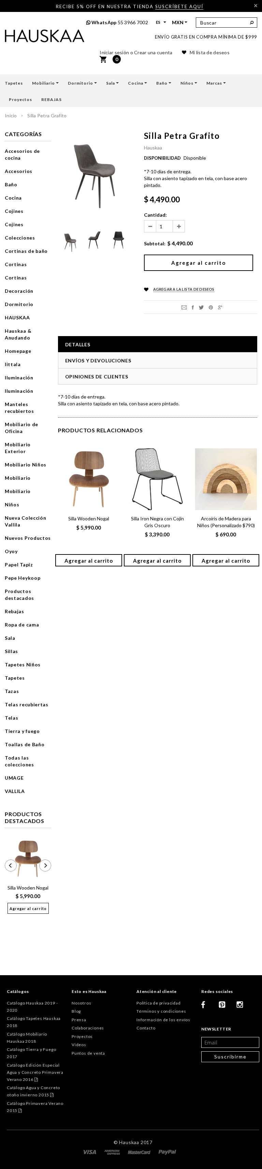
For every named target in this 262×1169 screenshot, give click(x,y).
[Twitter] (201, 307)
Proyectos (82, 1036)
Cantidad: (155, 215)
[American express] (112, 1151)
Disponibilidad (162, 158)
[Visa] (90, 1151)
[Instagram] (242, 1007)
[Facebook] (207, 1007)
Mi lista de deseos (210, 52)
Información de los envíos (163, 1019)
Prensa (79, 1019)
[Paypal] (167, 1151)
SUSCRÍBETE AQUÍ (179, 6)
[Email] (184, 307)
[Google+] (220, 307)
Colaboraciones (88, 1027)
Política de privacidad (158, 1003)
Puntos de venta (88, 1053)
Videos (79, 1044)
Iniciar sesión (114, 52)
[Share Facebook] (193, 307)
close (255, 5)
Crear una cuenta (153, 52)
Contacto (145, 1027)
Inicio (11, 115)
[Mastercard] (139, 1151)
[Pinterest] (211, 307)
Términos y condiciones (161, 1011)
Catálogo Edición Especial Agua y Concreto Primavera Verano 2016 (35, 1072)
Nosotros (81, 1003)
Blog (76, 1011)
